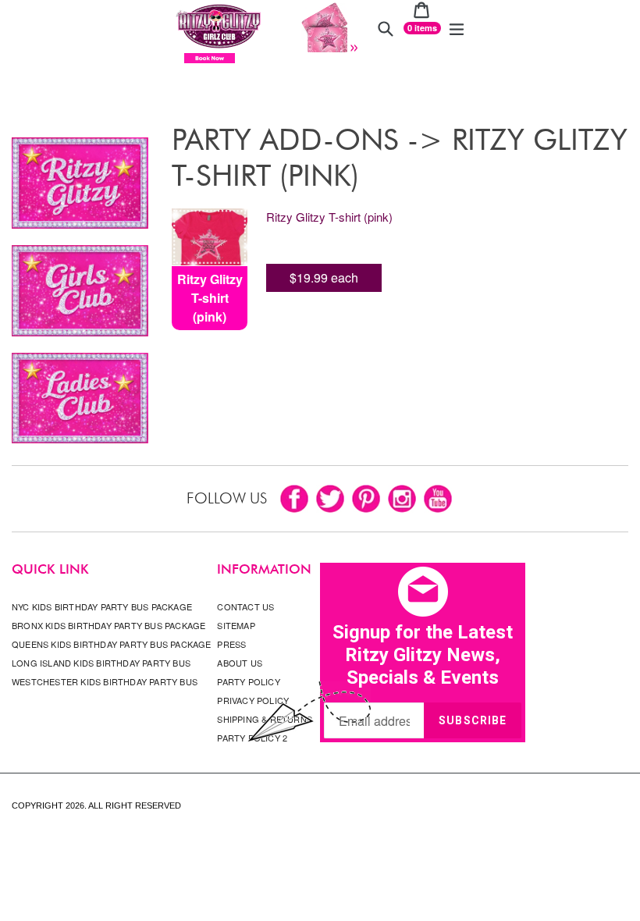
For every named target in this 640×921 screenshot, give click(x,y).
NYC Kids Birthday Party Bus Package (102, 606)
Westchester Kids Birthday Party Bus (104, 681)
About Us (239, 662)
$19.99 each (324, 277)
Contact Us (245, 606)
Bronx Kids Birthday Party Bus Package (108, 625)
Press (231, 644)
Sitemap (235, 625)
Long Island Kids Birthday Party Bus (101, 662)
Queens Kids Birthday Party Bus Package (112, 644)
